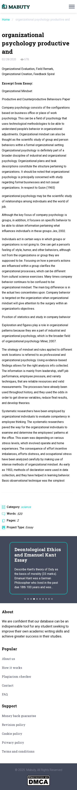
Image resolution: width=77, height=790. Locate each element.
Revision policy (13, 725)
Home (6, 19)
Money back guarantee (19, 716)
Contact (7, 685)
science (26, 507)
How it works (12, 668)
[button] (25, 599)
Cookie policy (12, 734)
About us (8, 659)
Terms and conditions (18, 751)
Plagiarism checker (16, 676)
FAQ (5, 694)
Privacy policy (13, 742)
